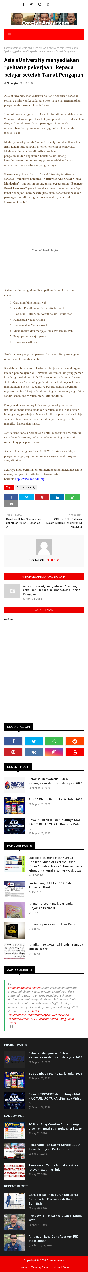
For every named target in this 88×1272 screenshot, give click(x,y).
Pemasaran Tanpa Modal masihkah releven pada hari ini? (54, 1167)
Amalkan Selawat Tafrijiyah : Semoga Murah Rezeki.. (56, 947)
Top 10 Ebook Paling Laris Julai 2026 (55, 799)
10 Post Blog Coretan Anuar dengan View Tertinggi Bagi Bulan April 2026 (55, 1126)
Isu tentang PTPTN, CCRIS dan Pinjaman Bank (51, 885)
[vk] (34, 752)
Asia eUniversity (31, 48)
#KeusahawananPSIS (21, 1019)
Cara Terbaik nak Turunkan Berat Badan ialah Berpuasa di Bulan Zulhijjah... (53, 1199)
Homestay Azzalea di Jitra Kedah (53, 924)
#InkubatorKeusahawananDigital (29, 1015)
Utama (24, 1267)
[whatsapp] (54, 741)
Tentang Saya (40, 1267)
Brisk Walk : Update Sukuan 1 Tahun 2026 (55, 1218)
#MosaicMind (60, 1015)
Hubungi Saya (61, 1267)
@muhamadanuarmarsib (24, 988)
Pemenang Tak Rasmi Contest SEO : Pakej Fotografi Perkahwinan (55, 1147)
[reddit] (74, 741)
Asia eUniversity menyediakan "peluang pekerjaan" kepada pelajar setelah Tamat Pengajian (51, 590)
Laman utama (12, 48)
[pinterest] (48, 4)
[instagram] (39, 4)
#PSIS (35, 1011)
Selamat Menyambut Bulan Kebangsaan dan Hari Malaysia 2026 (55, 781)
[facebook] (23, 4)
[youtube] (74, 752)
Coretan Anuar (55, 1260)
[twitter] (31, 4)
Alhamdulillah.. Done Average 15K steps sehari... (53, 1238)
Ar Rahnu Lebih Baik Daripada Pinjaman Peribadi (51, 906)
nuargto (12, 83)
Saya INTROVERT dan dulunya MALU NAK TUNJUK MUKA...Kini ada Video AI (56, 824)
